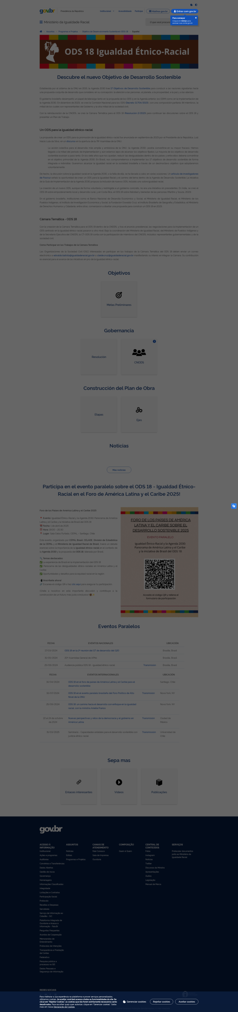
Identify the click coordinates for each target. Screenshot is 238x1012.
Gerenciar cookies (136, 1001)
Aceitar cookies (187, 1001)
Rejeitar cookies (161, 1001)
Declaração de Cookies (64, 1006)
